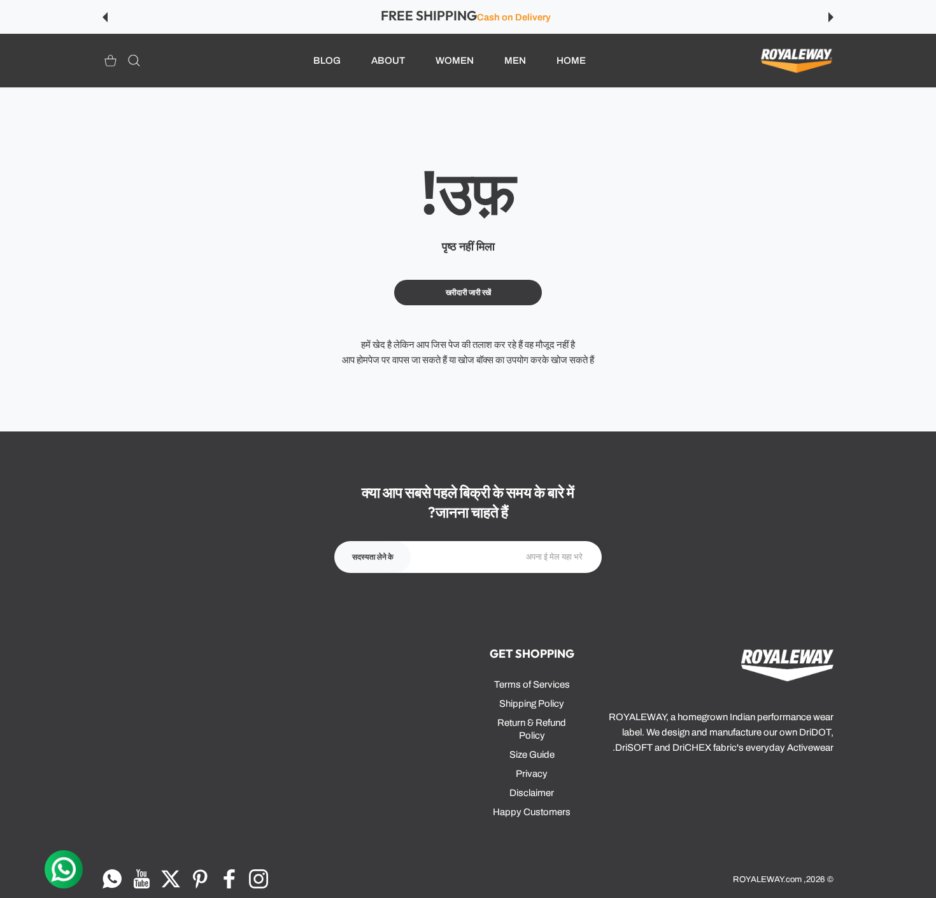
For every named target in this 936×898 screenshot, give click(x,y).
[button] (830, 17)
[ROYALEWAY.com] (796, 61)
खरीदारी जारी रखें (468, 292)
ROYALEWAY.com (767, 879)
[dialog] (134, 61)
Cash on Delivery (514, 17)
